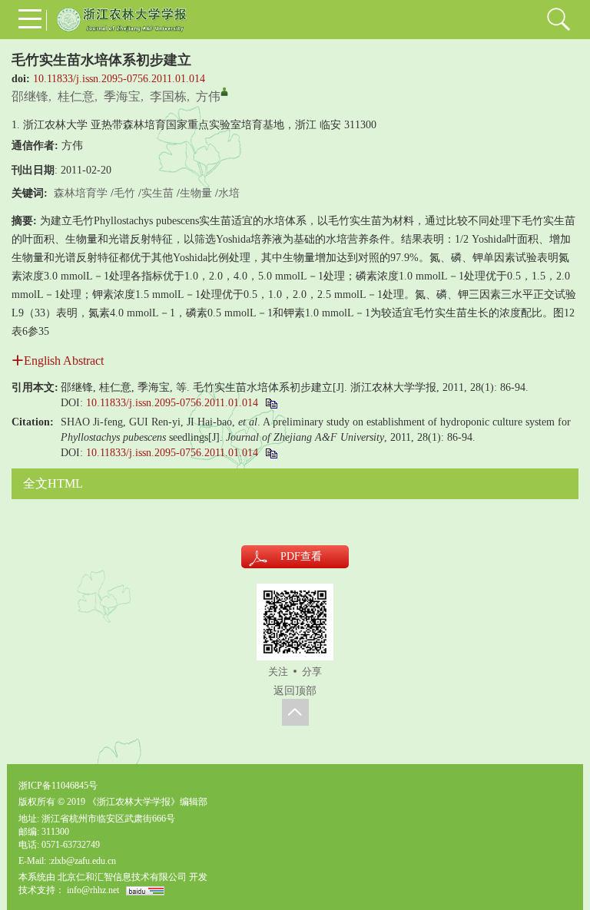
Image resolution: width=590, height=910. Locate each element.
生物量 (196, 193)
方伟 (208, 96)
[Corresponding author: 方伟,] (224, 91)
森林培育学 (81, 193)
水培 (229, 193)
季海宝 (122, 96)
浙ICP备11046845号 (58, 785)
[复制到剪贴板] (270, 403)
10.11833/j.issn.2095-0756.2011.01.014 (119, 78)
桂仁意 (76, 96)
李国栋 (168, 96)
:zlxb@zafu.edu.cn (82, 860)
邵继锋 (30, 96)
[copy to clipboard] (270, 452)
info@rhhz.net (93, 890)
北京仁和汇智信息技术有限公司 (122, 877)
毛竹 (124, 193)
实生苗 (157, 193)
